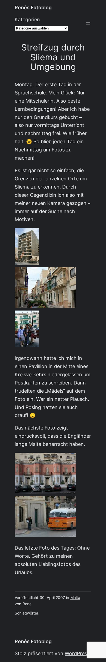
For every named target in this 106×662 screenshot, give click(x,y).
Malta (75, 597)
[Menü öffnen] (88, 23)
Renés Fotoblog (33, 7)
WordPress (77, 653)
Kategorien (27, 19)
